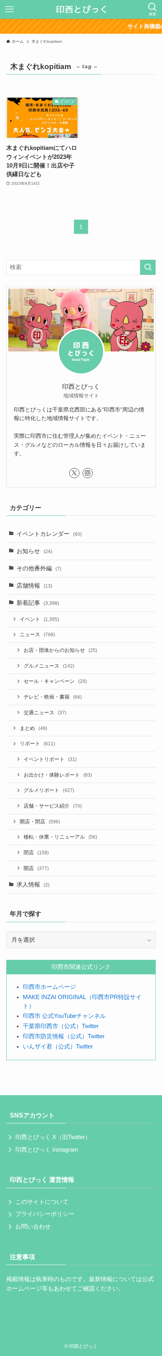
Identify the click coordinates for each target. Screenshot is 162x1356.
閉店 (36, 852)
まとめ (33, 728)
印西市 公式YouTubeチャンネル (64, 1016)
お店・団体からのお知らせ (60, 650)
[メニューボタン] (9, 9)
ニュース (37, 634)
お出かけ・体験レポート (58, 775)
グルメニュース (49, 666)
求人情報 (33, 884)
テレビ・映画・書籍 (53, 697)
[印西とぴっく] (81, 9)
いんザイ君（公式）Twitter (58, 1046)
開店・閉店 (40, 822)
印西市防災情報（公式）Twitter (64, 1036)
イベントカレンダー (49, 534)
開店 (36, 868)
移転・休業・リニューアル (60, 837)
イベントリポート (50, 759)
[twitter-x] (74, 473)
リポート (37, 743)
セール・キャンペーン (55, 681)
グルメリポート (49, 790)
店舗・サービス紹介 (53, 806)
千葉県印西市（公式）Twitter (61, 1026)
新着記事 (38, 603)
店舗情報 (34, 585)
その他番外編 (39, 568)
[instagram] (88, 473)
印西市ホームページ (49, 987)
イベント (39, 619)
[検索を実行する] (148, 267)
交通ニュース (45, 712)
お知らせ (34, 551)
